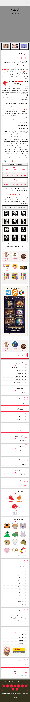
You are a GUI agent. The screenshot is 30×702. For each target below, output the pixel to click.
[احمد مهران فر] (24, 46)
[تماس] (11, 685)
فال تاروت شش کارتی (21, 586)
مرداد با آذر (6, 179)
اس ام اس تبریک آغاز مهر (20, 376)
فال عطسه (24, 664)
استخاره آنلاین (23, 392)
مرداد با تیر (23, 175)
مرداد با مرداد (15, 175)
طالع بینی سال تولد (22, 555)
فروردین (10, 160)
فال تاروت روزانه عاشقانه (20, 598)
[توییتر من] (7, 685)
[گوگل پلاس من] (4, 685)
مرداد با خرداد (7, 169)
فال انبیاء (24, 403)
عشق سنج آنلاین (22, 474)
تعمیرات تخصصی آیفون (21, 620)
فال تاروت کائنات (22, 571)
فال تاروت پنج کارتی (21, 583)
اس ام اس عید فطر (22, 373)
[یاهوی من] (26, 685)
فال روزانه (15, 9)
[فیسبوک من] (18, 685)
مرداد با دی (23, 184)
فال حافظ (24, 634)
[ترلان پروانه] (15, 46)
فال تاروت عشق (22, 595)
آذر (3, 160)
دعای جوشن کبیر (22, 450)
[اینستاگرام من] (15, 685)
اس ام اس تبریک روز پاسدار (20, 382)
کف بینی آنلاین (23, 429)
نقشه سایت (10, 697)
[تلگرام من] (22, 685)
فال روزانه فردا (23, 675)
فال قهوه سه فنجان (22, 416)
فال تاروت (24, 604)
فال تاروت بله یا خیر (21, 601)
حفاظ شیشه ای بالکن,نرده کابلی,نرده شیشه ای (16, 614)
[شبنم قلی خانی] (6, 46)
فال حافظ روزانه (6, 269)
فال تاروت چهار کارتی (21, 580)
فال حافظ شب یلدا (22, 640)
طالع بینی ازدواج (22, 440)
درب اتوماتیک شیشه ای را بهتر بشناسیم (18, 617)
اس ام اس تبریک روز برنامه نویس (19, 367)
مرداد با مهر (23, 179)
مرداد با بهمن (15, 184)
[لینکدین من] (13, 689)
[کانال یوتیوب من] (17, 689)
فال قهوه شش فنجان (21, 419)
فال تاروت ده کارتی (22, 592)
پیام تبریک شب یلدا (22, 643)
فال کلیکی (24, 464)
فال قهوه (24, 413)
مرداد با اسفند (7, 184)
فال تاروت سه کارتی (21, 577)
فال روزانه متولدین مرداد (15, 53)
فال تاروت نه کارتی (22, 589)
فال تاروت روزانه (22, 566)
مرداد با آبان (15, 179)
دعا (25, 453)
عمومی (18, 354)
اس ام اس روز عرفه (21, 370)
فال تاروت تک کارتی (21, 574)
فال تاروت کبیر (23, 569)
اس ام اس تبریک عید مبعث (20, 379)
